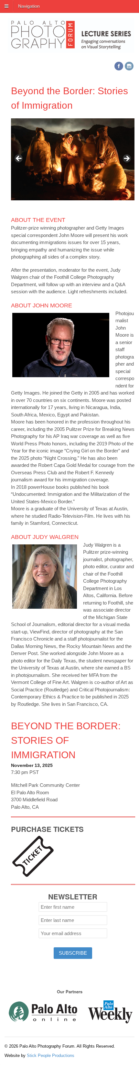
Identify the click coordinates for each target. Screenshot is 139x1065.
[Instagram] (129, 66)
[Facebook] (119, 66)
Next (126, 159)
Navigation (29, 6)
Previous (19, 159)
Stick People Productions (50, 1055)
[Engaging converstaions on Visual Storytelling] (71, 49)
